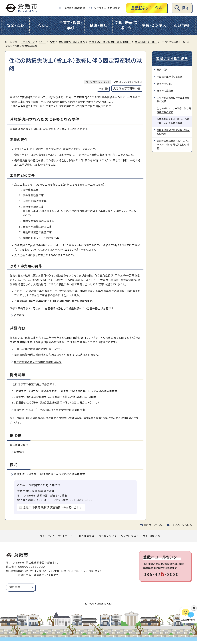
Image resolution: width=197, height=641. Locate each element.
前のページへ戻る (153, 525)
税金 (52, 42)
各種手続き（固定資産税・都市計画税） (110, 42)
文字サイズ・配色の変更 (107, 8)
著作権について (107, 536)
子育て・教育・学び (70, 25)
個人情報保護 (86, 536)
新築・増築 (162, 70)
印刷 (100, 88)
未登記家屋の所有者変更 (170, 76)
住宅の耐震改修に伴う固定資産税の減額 (38, 362)
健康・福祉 (98, 25)
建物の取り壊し (165, 84)
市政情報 (181, 25)
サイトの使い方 (151, 536)
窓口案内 (14, 587)
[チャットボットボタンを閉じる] (193, 608)
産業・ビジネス (154, 25)
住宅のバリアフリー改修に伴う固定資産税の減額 (174, 110)
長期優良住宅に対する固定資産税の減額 (173, 132)
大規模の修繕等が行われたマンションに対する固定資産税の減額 (173, 145)
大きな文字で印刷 (124, 88)
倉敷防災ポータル (147, 8)
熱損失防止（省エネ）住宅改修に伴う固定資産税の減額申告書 (49, 410)
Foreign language (74, 8)
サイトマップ (47, 536)
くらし (43, 25)
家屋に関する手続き (146, 42)
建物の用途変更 (165, 90)
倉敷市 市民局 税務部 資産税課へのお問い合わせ (52, 507)
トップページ (28, 42)
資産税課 (19, 315)
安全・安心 (15, 25)
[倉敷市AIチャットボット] (188, 615)
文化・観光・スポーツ (126, 25)
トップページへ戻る (181, 525)
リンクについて (130, 536)
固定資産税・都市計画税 (72, 42)
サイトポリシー (66, 536)
